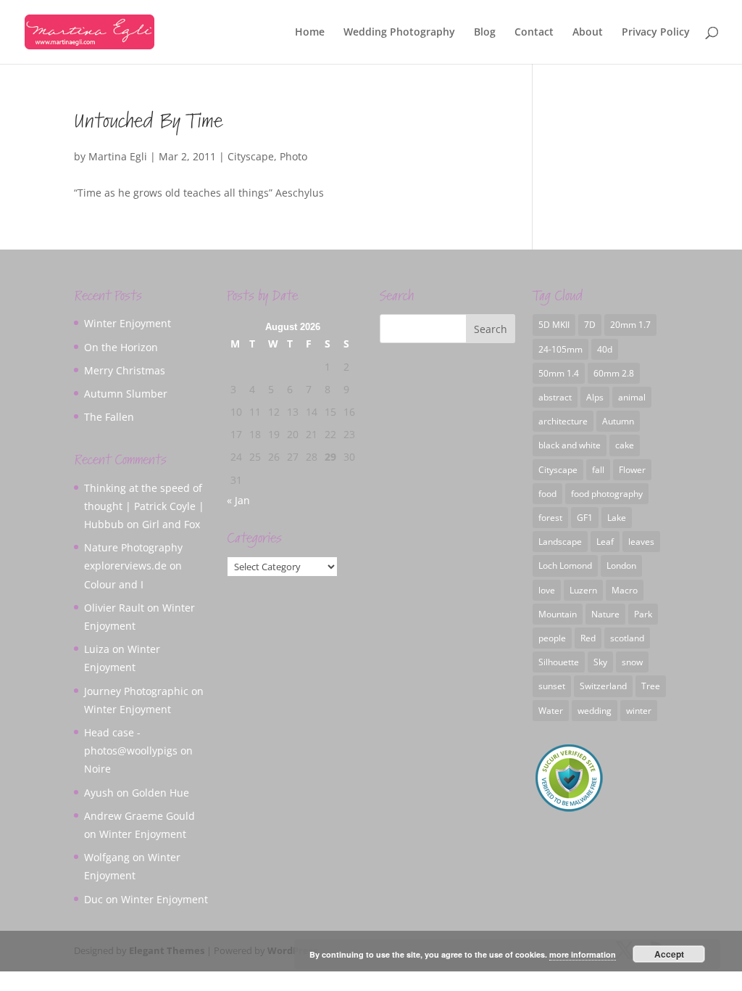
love (546, 590)
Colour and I (113, 584)
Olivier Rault (114, 607)
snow (632, 662)
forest (550, 517)
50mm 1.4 (558, 373)
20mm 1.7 (630, 324)
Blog (485, 32)
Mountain (557, 614)
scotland (627, 638)
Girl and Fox (171, 524)
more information (582, 954)
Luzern (583, 590)
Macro (625, 590)
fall (598, 470)
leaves (641, 541)
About (587, 32)
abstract (555, 397)
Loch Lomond (565, 565)
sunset (551, 686)
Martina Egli (117, 156)
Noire (97, 769)
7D (590, 324)
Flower (632, 470)
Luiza (96, 649)
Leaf (605, 541)
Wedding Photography (399, 32)
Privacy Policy (656, 32)
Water (550, 710)
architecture (563, 421)
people (552, 638)
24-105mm (560, 349)
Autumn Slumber (125, 393)
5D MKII (554, 324)
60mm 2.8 (613, 373)
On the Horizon (121, 347)
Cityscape (251, 156)
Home (310, 32)
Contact (534, 32)
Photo (293, 156)
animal (632, 397)
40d (604, 349)
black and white (569, 445)
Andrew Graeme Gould (139, 816)
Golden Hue (160, 792)
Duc (93, 899)
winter (638, 710)
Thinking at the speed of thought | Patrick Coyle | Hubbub (144, 506)
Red (588, 638)
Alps (595, 397)
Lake (616, 517)
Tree (650, 686)
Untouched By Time (148, 121)
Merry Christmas (124, 370)
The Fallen (109, 417)
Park (643, 614)
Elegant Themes (166, 950)
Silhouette (558, 662)
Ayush (99, 792)
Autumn (618, 421)
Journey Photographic (136, 691)
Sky (600, 662)
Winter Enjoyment (127, 323)
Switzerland (603, 686)
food (547, 494)
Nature (605, 614)
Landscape (560, 541)
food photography (607, 494)
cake (624, 445)
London (621, 565)
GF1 (585, 517)
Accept (669, 954)
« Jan (238, 500)
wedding (595, 710)
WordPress (292, 950)
